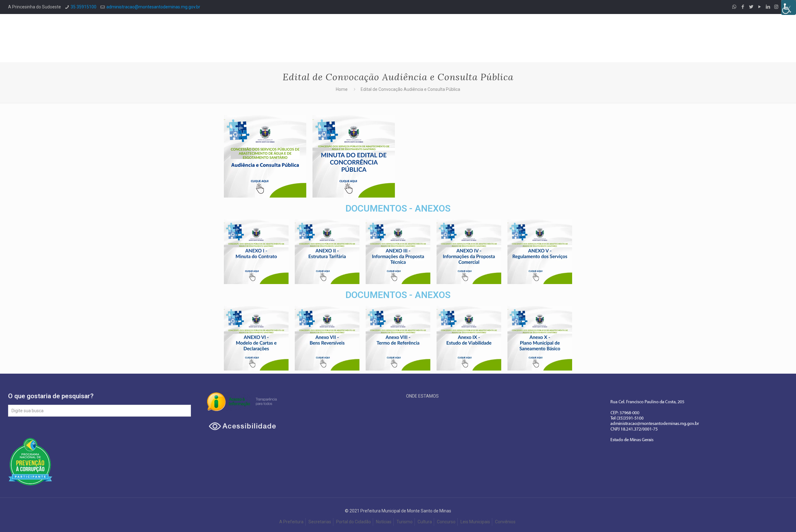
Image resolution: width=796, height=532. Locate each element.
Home (342, 89)
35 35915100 (83, 6)
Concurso (446, 521)
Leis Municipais (475, 521)
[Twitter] (751, 7)
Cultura (425, 521)
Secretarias (319, 521)
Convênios (505, 521)
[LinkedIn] (768, 7)
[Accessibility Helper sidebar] (788, 7)
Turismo (404, 521)
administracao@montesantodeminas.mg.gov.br (153, 6)
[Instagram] (776, 7)
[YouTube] (759, 7)
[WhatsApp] (734, 7)
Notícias (383, 521)
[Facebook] (742, 7)
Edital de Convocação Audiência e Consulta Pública (410, 89)
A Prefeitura (291, 521)
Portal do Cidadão (353, 521)
